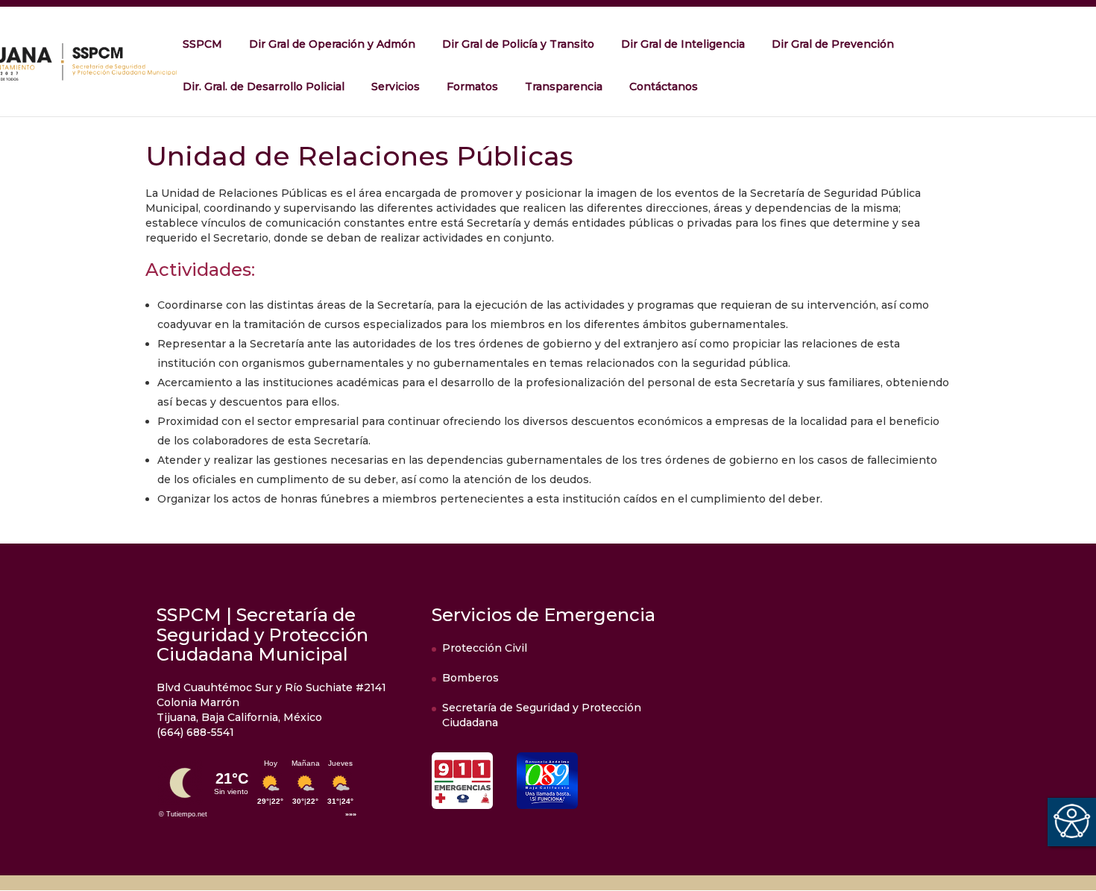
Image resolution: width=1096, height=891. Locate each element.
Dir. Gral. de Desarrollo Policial (263, 86)
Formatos (472, 86)
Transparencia (563, 86)
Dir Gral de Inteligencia (683, 44)
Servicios (395, 86)
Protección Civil (484, 648)
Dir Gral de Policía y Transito (518, 44)
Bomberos (470, 677)
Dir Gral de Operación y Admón (332, 44)
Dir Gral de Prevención (833, 44)
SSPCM (202, 44)
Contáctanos (663, 86)
